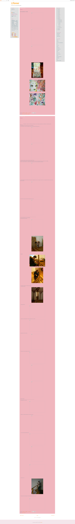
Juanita (58, 45)
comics (17, 20)
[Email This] (32, 511)
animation (13, 21)
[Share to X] (33, 511)
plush (14, 25)
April (59, 26)
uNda (57, 55)
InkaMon (13, 12)
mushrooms (13, 29)
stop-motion (13, 24)
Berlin (22, 512)
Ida (57, 59)
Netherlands (14, 28)
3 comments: (29, 511)
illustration (16, 21)
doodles (13, 22)
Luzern (12, 28)
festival (12, 27)
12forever (15, 3)
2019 (58, 9)
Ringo (57, 46)
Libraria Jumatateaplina (60, 42)
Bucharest (16, 25)
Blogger (41, 522)
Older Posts (52, 515)
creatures (16, 23)
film (13, 27)
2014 (58, 13)
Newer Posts (22, 515)
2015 (58, 12)
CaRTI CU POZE (59, 60)
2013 (58, 14)
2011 (58, 16)
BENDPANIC (58, 33)
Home (37, 515)
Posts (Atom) (38, 517)
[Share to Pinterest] (35, 511)
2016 (58, 11)
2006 (58, 29)
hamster (14, 26)
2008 (58, 28)
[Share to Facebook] (34, 511)
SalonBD (58, 50)
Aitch (57, 51)
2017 (58, 10)
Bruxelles (17, 27)
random (17, 29)
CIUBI (57, 41)
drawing (13, 20)
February (59, 27)
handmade (16, 26)
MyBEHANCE (58, 36)
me (17, 22)
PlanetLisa (58, 47)
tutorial (24, 512)
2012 (58, 15)
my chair (21, 9)
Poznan (16, 28)
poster (15, 29)
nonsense (13, 23)
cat (17, 28)
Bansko (15, 27)
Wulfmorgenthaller (59, 56)
